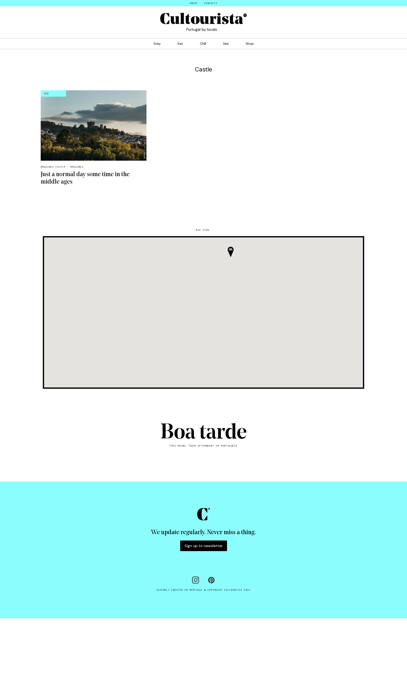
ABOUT (194, 3)
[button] (230, 252)
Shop (250, 43)
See (226, 43)
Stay (157, 43)
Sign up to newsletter (203, 545)
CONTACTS (210, 3)
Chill (203, 43)
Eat (180, 43)
